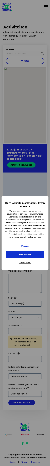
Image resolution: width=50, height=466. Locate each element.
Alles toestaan (25, 254)
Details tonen (25, 262)
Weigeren (25, 246)
